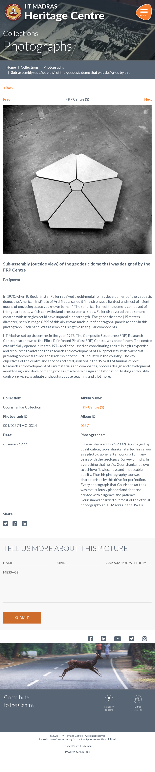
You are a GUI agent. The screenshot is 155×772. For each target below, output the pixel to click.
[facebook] (15, 523)
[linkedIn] (24, 523)
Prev (6, 99)
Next (148, 99)
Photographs (53, 67)
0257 (85, 425)
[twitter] (5, 523)
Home (11, 67)
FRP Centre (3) (92, 407)
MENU (144, 15)
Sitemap (87, 746)
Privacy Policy (71, 746)
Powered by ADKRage (77, 751)
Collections (30, 67)
